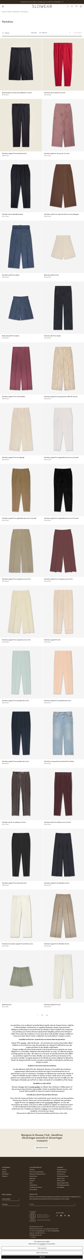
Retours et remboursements (37, 1174)
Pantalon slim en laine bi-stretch (54, 92)
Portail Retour (33, 1176)
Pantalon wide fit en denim (10, 275)
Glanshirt (4, 1176)
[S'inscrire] (73, 1204)
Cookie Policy (33, 1185)
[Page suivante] (46, 1015)
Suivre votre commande (36, 1172)
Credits (33, 1237)
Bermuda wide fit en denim (10, 336)
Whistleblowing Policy (63, 1185)
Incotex (23, 1043)
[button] (3, 6)
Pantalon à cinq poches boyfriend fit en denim (59, 761)
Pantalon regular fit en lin (52, 640)
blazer (45, 1109)
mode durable (35, 1087)
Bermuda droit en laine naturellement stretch (17, 92)
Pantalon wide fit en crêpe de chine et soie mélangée (61, 214)
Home (4, 12)
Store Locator (61, 1180)
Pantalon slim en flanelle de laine (12, 214)
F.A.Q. (31, 1183)
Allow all (42, 1257)
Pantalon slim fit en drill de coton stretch (57, 822)
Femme (9, 12)
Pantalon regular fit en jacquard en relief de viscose (61, 396)
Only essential (42, 1248)
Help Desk (32, 1178)
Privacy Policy (33, 1189)
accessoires (49, 1102)
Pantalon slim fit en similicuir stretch (14, 822)
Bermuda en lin (6, 1004)
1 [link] (37, 1015)
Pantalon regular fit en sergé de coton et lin (16, 579)
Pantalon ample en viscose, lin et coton (57, 153)
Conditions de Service (36, 1187)
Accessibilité (60, 1187)
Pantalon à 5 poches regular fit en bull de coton (17, 944)
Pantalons (24, 12)
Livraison (32, 1169)
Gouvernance (61, 1174)
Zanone (4, 1172)
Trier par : (34, 33)
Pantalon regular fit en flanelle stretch (56, 883)
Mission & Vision (61, 1172)
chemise (32, 1102)
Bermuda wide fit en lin (51, 275)
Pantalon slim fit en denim (52, 336)
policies (42, 1244)
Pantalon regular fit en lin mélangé (13, 457)
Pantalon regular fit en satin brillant (13, 396)
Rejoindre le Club (42, 1147)
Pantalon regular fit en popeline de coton (15, 700)
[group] (21, 64)
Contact (32, 1180)
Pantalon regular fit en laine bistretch (14, 153)
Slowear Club (60, 1178)
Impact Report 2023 (63, 1183)
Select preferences (42, 1252)
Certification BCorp (62, 1176)
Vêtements (16, 12)
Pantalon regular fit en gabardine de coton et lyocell (61, 457)
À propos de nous (62, 1169)
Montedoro (5, 1174)
